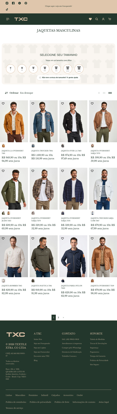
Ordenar (21, 93)
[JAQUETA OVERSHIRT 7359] (103, 256)
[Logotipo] (21, 19)
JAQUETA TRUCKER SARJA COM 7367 (102, 219)
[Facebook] (13, 3)
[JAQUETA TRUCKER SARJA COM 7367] (103, 189)
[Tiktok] (7, 9)
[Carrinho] (109, 19)
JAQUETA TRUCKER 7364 (42, 151)
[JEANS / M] (33, 145)
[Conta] (103, 19)
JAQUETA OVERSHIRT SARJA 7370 (100, 152)
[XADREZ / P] (33, 213)
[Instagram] (7, 3)
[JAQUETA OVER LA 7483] (73, 121)
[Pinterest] (26, 3)
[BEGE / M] (92, 145)
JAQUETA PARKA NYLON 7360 (71, 287)
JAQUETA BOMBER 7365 (12, 286)
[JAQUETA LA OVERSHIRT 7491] (14, 121)
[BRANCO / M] (92, 213)
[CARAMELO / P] (3, 145)
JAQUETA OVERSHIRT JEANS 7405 (11, 219)
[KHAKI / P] (8, 213)
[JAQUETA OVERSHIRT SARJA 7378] (73, 189)
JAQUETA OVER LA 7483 (71, 151)
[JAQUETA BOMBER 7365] (14, 256)
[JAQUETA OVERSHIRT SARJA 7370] (103, 121)
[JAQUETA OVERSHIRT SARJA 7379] (44, 189)
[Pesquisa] (96, 19)
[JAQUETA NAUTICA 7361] (44, 256)
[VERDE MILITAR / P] (3, 213)
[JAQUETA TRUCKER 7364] (44, 121)
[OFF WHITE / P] (3, 280)
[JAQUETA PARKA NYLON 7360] (73, 256)
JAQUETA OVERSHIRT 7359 (102, 286)
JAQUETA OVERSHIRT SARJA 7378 (70, 219)
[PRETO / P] (62, 145)
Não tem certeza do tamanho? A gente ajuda (59, 78)
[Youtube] (19, 3)
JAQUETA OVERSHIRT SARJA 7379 (41, 219)
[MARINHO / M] (62, 280)
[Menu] (7, 19)
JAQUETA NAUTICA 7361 (41, 286)
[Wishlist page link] (90, 19)
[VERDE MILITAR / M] (33, 280)
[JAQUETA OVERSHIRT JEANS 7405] (14, 189)
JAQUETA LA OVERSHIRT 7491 (13, 152)
